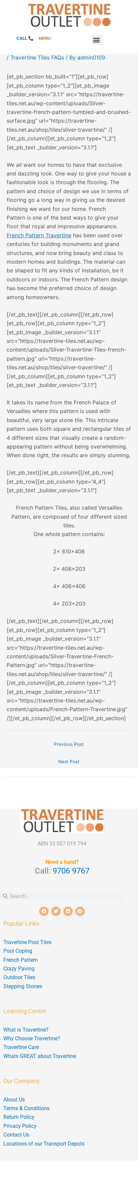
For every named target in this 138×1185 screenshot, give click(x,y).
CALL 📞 (24, 38)
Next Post (68, 761)
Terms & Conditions (26, 1108)
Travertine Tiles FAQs (37, 57)
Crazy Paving (18, 968)
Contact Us (16, 1135)
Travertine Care (21, 1047)
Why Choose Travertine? (31, 1038)
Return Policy (18, 1117)
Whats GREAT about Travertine (39, 1056)
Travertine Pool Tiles (27, 942)
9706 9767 (71, 871)
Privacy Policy (20, 1126)
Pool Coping (17, 951)
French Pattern (20, 960)
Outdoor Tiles (19, 977)
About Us (14, 1099)
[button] (96, 39)
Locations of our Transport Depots (43, 1144)
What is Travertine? (26, 1030)
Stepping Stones (22, 986)
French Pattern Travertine (39, 235)
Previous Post (69, 744)
